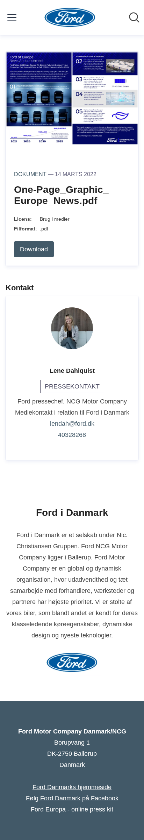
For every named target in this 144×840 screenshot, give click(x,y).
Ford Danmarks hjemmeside (72, 787)
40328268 (72, 434)
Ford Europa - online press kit (72, 809)
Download (34, 249)
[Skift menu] (12, 17)
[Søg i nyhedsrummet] (134, 17)
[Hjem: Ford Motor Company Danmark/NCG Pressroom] (70, 17)
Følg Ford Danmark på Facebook (72, 798)
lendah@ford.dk (72, 423)
